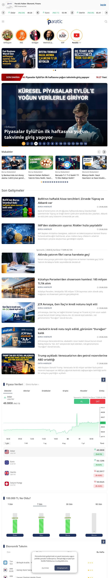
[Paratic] (54, 21)
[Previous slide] (99, 152)
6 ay (64, 443)
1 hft (26, 443)
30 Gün (69, 504)
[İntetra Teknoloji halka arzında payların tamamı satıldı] (55, 58)
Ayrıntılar (45, 568)
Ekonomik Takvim (16, 546)
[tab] (53, 70)
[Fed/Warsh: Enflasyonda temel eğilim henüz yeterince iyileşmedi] (18, 58)
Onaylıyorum (62, 568)
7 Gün (39, 504)
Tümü (102, 443)
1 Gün (10, 504)
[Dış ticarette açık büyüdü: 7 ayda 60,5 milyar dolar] (90, 58)
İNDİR (103, 5)
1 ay (45, 443)
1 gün (7, 443)
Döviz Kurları (32, 384)
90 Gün (99, 504)
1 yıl (83, 443)
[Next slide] (104, 152)
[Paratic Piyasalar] (103, 379)
